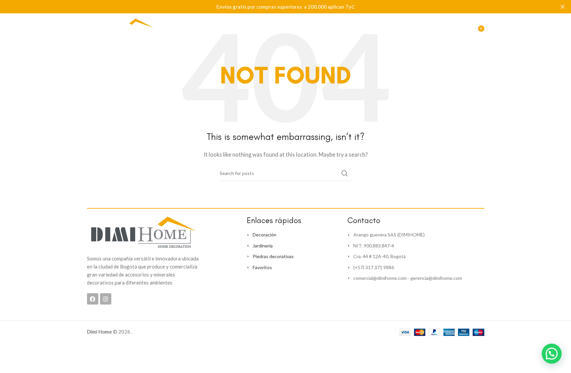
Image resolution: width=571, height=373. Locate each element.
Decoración (264, 234)
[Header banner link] (285, 6)
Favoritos (262, 267)
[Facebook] (92, 299)
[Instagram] (105, 299)
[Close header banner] (562, 6)
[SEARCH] (344, 173)
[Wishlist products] (459, 28)
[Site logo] (120, 28)
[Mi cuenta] (432, 28)
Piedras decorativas (273, 256)
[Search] (445, 28)
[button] (552, 354)
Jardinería (263, 245)
